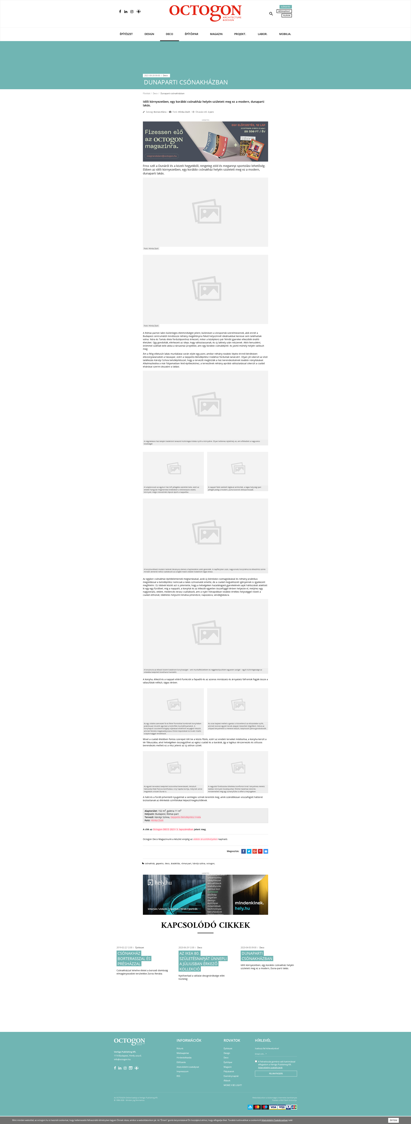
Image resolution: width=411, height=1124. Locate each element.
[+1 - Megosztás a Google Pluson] (254, 851)
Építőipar (191, 34)
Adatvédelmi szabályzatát (270, 1067)
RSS (178, 1076)
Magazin (216, 34)
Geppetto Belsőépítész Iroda (186, 817)
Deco (169, 34)
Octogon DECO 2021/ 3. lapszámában (173, 829)
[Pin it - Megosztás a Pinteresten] (260, 851)
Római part (186, 863)
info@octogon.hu (122, 1059)
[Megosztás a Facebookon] (243, 851)
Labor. (262, 34)
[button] (271, 13)
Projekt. (240, 34)
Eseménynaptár (231, 1076)
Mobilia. (285, 34)
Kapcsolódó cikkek (205, 925)
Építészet (126, 34)
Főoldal (146, 93)
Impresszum (182, 1071)
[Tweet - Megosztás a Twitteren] (249, 851)
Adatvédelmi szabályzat (188, 1066)
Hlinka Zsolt (157, 820)
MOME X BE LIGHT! (233, 1085)
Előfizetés (285, 7)
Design (149, 34)
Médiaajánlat (284, 11)
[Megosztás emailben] (265, 851)
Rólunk (180, 1048)
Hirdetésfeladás (184, 1057)
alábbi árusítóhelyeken (205, 839)
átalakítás (175, 863)
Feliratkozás (276, 1073)
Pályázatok (229, 1071)
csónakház (150, 863)
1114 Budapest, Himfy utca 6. (128, 1055)
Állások (286, 15)
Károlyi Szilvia (199, 863)
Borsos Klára (160, 111)
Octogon (210, 863)
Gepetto (160, 863)
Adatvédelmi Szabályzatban (275, 1120)
